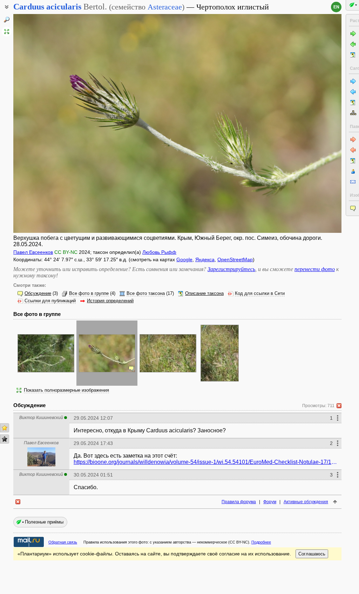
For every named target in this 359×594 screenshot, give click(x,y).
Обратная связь (62, 542)
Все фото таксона (146, 293)
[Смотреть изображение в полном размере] (7, 31)
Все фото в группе (89, 293)
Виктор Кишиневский (41, 417)
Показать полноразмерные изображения (66, 390)
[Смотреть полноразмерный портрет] (41, 464)
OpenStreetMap (235, 259)
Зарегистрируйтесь (231, 269)
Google (184, 259)
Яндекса (205, 259)
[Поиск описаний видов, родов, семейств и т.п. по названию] (6, 19)
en (336, 7)
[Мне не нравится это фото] (4, 439)
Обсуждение (38, 293)
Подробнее (261, 542)
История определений (110, 300)
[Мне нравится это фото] (4, 427)
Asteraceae (165, 6)
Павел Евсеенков (33, 252)
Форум (269, 501)
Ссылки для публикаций (50, 300)
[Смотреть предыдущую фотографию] (48, 123)
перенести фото (314, 269)
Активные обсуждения (306, 501)
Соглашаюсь (311, 553)
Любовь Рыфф (159, 252)
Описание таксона (204, 293)
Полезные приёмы (44, 522)
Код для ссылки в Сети (260, 293)
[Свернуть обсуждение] (339, 405)
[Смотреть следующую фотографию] (307, 123)
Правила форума (239, 501)
